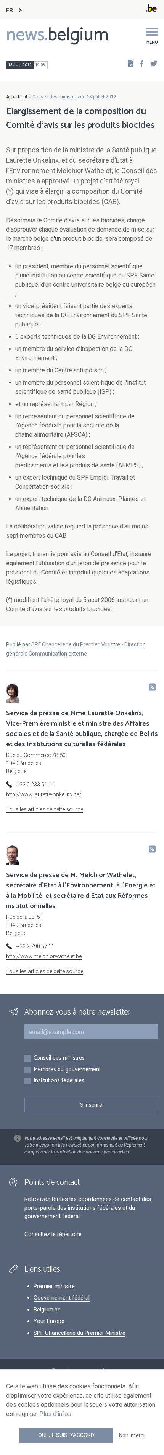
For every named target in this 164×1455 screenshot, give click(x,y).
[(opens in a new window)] (139, 63)
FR (9, 10)
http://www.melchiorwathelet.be (44, 956)
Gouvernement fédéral (62, 1297)
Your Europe (49, 1321)
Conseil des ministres (59, 1058)
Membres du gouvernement (67, 1069)
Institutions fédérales (59, 1081)
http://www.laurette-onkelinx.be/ (44, 794)
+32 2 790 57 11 (35, 946)
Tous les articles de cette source (44, 809)
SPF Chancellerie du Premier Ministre (79, 1332)
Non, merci (132, 1435)
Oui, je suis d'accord (66, 1435)
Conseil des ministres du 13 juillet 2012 (74, 97)
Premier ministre (54, 1286)
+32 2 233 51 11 (35, 784)
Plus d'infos (55, 1413)
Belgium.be (47, 1309)
